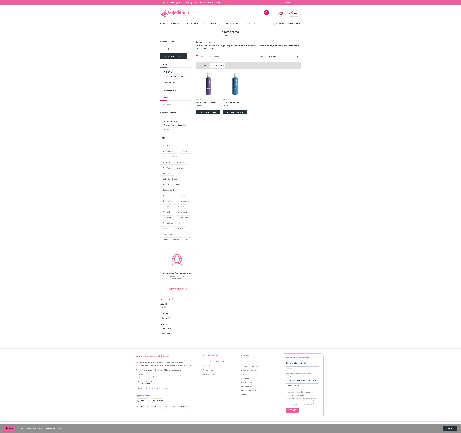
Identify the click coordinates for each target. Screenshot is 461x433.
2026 (164, 304)
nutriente (166, 162)
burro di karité (168, 146)
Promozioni (245, 378)
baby (187, 240)
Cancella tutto (173, 56)
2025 (163, 325)
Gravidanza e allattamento (175, 125)
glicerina (180, 229)
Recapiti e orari (246, 374)
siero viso (166, 229)
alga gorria (179, 206)
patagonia (182, 195)
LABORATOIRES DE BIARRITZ (177, 76)
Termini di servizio (301, 405)
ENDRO (168, 72)
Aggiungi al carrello (208, 112)
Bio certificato (170, 121)
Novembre (166, 334)
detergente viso (169, 190)
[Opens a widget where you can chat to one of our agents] (9, 429)
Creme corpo (167, 42)
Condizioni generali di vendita (214, 362)
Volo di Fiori (144, 400)
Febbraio (166, 313)
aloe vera (166, 168)
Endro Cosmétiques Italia (178, 406)
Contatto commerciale (249, 366)
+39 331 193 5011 (294, 23)
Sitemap (244, 394)
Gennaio (166, 318)
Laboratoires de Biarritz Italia (150, 406)
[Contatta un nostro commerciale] (177, 272)
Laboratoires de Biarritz (171, 157)
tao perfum (167, 195)
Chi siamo (245, 362)
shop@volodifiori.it (143, 384)
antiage (166, 206)
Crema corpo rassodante (206, 102)
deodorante (167, 217)
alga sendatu (168, 234)
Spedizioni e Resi (209, 374)
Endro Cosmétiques (170, 179)
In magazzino (170, 91)
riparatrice (185, 201)
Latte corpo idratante (231, 102)
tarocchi (179, 184)
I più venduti (246, 386)
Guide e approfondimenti (250, 390)
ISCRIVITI (292, 410)
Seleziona (284, 56)
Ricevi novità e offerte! (296, 363)
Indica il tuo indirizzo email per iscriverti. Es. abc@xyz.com (300, 375)
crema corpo (168, 223)
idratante (183, 223)
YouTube (159, 400)
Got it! (450, 428)
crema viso (167, 212)
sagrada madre (168, 201)
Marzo (165, 308)
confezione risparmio (171, 240)
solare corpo (183, 217)
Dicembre (166, 328)
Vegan (167, 129)
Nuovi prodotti (246, 382)
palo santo (186, 151)
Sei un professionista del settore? (301, 380)
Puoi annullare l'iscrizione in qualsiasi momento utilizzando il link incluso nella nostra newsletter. (301, 400)
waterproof (182, 212)
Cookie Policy (208, 370)
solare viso (167, 173)
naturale (166, 184)
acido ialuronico (169, 151)
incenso (180, 168)
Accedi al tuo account (249, 370)
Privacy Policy (208, 366)
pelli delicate (182, 162)
